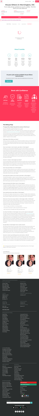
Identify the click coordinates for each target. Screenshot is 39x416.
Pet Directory (16, 374)
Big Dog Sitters (23, 334)
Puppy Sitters (23, 342)
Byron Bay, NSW (5, 284)
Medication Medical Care (25, 333)
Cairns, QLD (22, 291)
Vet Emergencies (5, 395)
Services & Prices (17, 366)
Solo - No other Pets (6, 352)
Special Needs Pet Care (24, 329)
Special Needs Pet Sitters (7, 354)
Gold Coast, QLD (23, 284)
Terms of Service (23, 390)
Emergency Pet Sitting (6, 349)
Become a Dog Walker (6, 383)
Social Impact (5, 370)
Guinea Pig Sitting (6, 330)
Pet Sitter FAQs (5, 394)
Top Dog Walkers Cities (18, 378)
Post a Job (9, 81)
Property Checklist (17, 368)
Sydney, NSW (5, 283)
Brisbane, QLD (23, 283)
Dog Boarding (5, 327)
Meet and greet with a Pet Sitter (13, 131)
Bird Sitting (22, 323)
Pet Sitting (4, 316)
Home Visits (4, 325)
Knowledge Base (23, 386)
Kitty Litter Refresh (23, 316)
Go (31, 402)
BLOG (23, 411)
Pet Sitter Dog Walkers (6, 360)
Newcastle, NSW (5, 286)
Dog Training (22, 322)
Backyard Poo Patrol (24, 315)
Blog (21, 391)
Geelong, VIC (4, 296)
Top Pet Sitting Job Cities (7, 389)
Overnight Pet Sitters (24, 337)
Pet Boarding (5, 315)
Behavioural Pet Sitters (6, 353)
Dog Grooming (5, 323)
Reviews (4, 374)
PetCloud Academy (6, 393)
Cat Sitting (4, 322)
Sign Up (37, 1)
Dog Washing (23, 319)
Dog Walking (5, 318)
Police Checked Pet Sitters (25, 345)
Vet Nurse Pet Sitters (24, 338)
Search (19, 17)
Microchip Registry (18, 379)
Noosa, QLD (22, 286)
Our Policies (22, 389)
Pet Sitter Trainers (5, 361)
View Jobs (4, 387)
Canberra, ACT (23, 294)
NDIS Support (5, 326)
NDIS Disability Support (25, 330)
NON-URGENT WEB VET (25, 384)
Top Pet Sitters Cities (18, 376)
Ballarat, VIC (4, 297)
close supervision (29, 213)
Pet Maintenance (23, 327)
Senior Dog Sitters (23, 341)
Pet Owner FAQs (17, 370)
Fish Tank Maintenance (24, 318)
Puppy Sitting (5, 329)
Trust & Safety (5, 371)
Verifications (16, 372)
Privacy (21, 387)
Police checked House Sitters (26, 339)
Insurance (16, 371)
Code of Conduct (5, 390)
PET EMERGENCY (24, 382)
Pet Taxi (21, 326)
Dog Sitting (4, 314)
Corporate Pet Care (24, 314)
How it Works (5, 368)
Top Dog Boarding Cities (19, 375)
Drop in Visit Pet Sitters (24, 343)
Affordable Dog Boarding (7, 358)
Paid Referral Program (6, 375)
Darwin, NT (22, 306)
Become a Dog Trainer (6, 384)
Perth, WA (4, 306)
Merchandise (5, 391)
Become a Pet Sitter (6, 382)
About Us (4, 366)
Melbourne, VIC (5, 294)
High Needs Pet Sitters (24, 331)
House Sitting (5, 319)
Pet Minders (4, 356)
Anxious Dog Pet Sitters (25, 346)
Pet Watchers (5, 357)
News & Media (5, 372)
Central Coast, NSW (6, 290)
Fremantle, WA (5, 307)
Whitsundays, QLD (24, 290)
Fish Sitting (4, 331)
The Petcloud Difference (7, 367)
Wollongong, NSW (6, 287)
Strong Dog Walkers (24, 335)
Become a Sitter (28, 1)
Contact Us (22, 393)
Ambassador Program (6, 397)
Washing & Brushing (24, 325)
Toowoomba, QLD (23, 287)
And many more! (5, 309)
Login (33, 1)
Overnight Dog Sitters (6, 350)
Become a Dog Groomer (7, 386)
